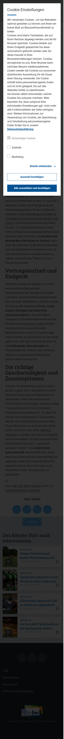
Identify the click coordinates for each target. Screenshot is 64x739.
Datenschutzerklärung (20, 129)
